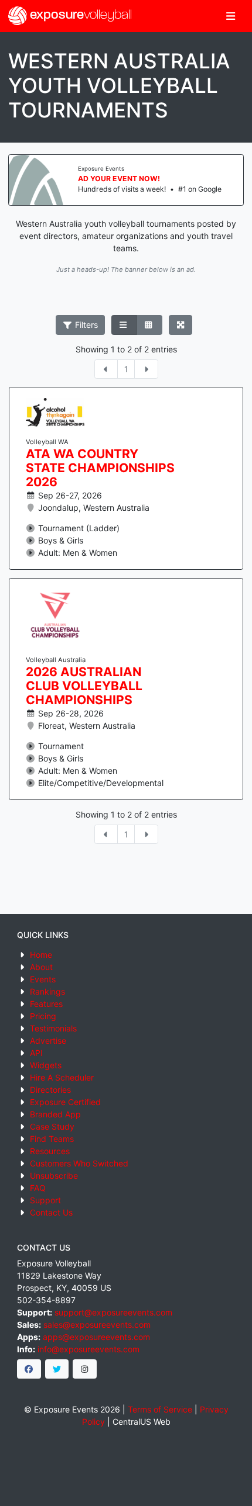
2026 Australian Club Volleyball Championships (84, 686)
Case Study (52, 1126)
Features (46, 1004)
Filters (85, 325)
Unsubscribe (54, 1175)
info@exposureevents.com (88, 1349)
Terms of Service (160, 1409)
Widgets (46, 1065)
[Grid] (149, 325)
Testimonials (53, 1028)
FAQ (38, 1188)
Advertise (48, 1040)
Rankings (47, 991)
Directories (50, 1090)
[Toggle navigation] (230, 16)
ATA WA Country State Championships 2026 (100, 468)
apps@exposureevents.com (96, 1337)
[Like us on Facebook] (29, 1369)
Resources (50, 1151)
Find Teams (52, 1139)
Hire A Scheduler (62, 1077)
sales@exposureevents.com (97, 1325)
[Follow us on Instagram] (85, 1369)
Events (43, 979)
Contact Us (51, 1212)
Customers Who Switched (79, 1163)
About (41, 967)
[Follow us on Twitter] (57, 1369)
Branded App (55, 1114)
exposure (79, 15)
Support (45, 1200)
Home (41, 955)
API (36, 1053)
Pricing (43, 1016)
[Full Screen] (181, 325)
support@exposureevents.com (113, 1312)
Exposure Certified (65, 1102)
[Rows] (124, 325)
